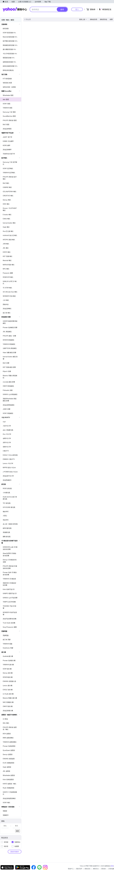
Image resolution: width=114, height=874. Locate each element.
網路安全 (96, 869)
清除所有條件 (14, 852)
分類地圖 (111, 869)
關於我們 (79, 869)
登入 (77, 9)
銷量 (111, 19)
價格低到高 (93, 19)
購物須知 (87, 869)
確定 (17, 831)
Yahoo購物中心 (15, 9)
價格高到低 (103, 19)
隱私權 (103, 869)
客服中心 (71, 869)
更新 (112, 866)
